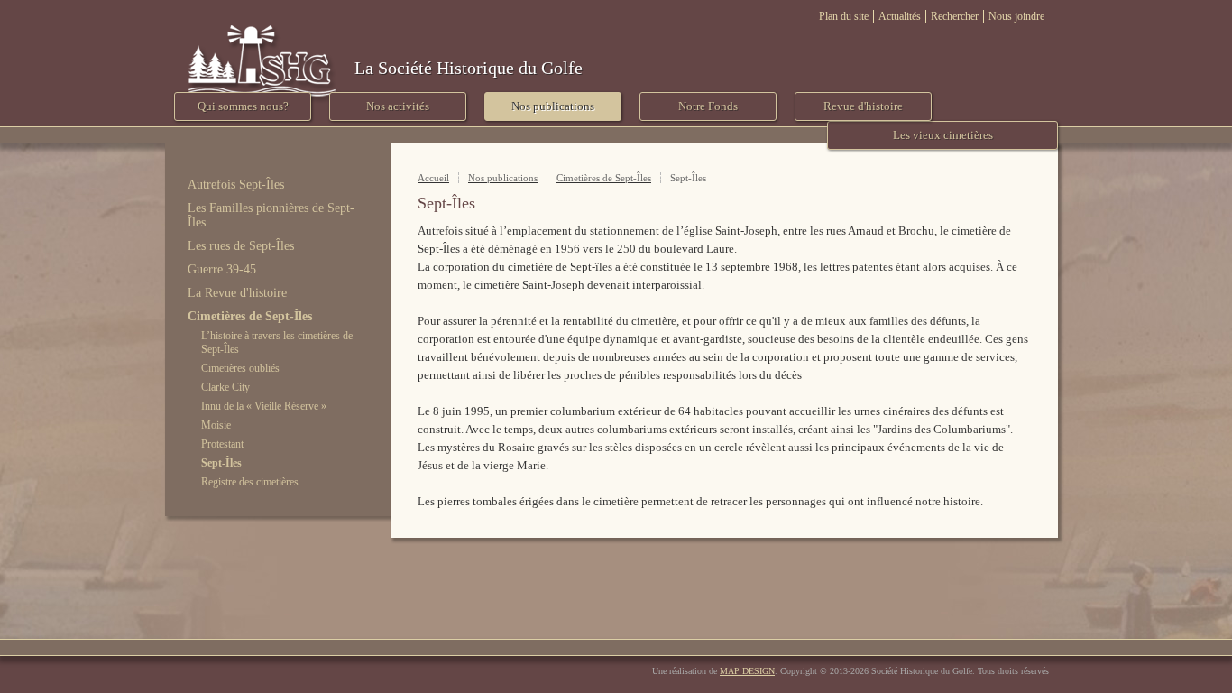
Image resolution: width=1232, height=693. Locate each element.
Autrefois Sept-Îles (236, 184)
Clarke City (225, 387)
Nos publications (503, 177)
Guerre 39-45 (222, 269)
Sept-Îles (221, 463)
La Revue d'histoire (237, 293)
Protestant (222, 444)
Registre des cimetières (250, 482)
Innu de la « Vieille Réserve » (263, 406)
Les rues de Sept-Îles (241, 246)
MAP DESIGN (747, 671)
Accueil (433, 177)
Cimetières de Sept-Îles (250, 316)
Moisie (216, 425)
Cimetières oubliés (240, 368)
